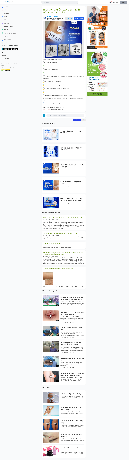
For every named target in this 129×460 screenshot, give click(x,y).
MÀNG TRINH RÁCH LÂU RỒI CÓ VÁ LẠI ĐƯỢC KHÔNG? (72, 166)
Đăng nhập (115, 2)
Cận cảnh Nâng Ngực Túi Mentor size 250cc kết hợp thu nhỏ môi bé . (72, 374)
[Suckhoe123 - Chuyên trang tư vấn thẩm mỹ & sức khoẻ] (9, 2)
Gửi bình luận (77, 119)
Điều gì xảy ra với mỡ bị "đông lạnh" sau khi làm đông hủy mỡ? (62, 217)
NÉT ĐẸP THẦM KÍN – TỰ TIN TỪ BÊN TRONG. (70, 149)
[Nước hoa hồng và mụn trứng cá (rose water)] (51, 451)
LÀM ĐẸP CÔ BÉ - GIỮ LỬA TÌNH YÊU (71, 329)
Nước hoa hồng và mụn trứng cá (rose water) (70, 449)
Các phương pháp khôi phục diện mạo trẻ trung (71, 408)
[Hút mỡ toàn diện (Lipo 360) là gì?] (51, 397)
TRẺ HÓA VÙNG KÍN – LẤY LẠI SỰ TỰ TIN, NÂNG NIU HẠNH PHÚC (71, 200)
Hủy (83, 119)
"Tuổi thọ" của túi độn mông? (52, 243)
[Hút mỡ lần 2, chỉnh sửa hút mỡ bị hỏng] (51, 424)
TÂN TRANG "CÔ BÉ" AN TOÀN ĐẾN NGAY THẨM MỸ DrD (72, 313)
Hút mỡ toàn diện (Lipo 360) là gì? (71, 394)
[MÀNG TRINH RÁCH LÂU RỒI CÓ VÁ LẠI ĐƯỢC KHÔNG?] (51, 168)
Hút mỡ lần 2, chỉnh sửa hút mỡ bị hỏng (71, 422)
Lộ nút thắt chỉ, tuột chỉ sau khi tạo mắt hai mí (71, 435)
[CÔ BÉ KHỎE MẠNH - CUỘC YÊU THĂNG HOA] (51, 134)
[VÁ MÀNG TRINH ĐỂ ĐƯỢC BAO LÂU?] (51, 185)
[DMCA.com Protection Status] (5, 70)
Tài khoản (11, 63)
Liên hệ (7, 63)
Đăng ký (123, 2)
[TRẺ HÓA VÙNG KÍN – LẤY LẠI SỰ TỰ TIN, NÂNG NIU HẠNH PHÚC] (51, 202)
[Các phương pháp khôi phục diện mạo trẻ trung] (51, 410)
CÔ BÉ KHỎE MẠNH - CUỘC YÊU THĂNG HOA (71, 132)
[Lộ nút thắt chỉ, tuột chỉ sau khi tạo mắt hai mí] (51, 437)
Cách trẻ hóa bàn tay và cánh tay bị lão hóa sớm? (58, 268)
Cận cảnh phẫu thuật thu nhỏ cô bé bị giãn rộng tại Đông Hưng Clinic (71, 298)
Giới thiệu (3, 63)
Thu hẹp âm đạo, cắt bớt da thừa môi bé (72, 359)
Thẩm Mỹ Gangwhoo (52, 16)
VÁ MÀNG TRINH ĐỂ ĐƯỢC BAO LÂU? (70, 183)
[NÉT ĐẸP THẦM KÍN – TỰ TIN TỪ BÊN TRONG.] (51, 151)
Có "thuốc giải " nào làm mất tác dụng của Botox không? (61, 233)
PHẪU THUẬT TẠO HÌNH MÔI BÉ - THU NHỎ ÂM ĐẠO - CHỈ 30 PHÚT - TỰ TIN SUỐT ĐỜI (71, 344)
